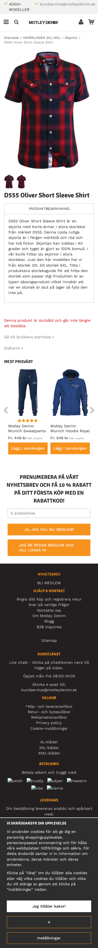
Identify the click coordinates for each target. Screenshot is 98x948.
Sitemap (49, 640)
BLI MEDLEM (49, 583)
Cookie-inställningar (49, 728)
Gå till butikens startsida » (29, 337)
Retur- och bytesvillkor (49, 712)
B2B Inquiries (49, 627)
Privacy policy (49, 723)
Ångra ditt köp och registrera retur (49, 599)
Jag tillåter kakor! (49, 906)
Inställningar (49, 938)
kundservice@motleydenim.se (67, 4)
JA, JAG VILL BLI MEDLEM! (49, 529)
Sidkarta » (13, 348)
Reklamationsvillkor (49, 717)
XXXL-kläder (49, 753)
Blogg (49, 621)
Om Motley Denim (49, 616)
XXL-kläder (49, 747)
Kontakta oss (49, 610)
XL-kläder (49, 742)
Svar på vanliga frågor (49, 604)
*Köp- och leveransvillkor (49, 706)
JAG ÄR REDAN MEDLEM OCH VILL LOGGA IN (46, 547)
